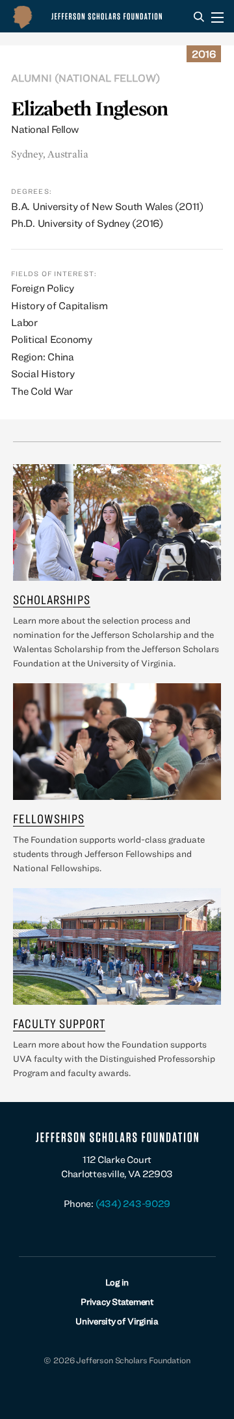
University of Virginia (117, 1321)
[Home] (90, 16)
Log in (117, 1282)
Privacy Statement (117, 1301)
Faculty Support (59, 1023)
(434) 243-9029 (133, 1203)
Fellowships (48, 818)
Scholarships (51, 599)
